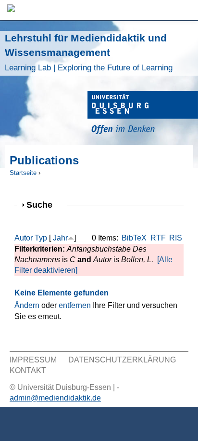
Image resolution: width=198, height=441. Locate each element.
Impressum (33, 360)
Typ (41, 238)
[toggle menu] (186, 9)
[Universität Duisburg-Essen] (142, 114)
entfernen (75, 305)
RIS (175, 238)
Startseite (23, 172)
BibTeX (134, 238)
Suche (43, 205)
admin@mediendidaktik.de (55, 398)
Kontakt (28, 370)
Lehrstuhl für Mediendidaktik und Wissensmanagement (89, 52)
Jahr (60, 238)
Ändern (26, 305)
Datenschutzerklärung (122, 360)
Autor (23, 238)
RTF (158, 238)
